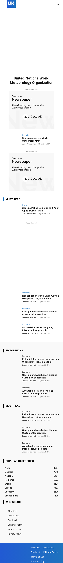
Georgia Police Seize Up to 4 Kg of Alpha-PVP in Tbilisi (40, 209)
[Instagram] (42, 4)
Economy (26, 293)
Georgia (25, 135)
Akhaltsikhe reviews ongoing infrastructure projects (37, 329)
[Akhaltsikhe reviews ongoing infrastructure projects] (11, 330)
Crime (24, 205)
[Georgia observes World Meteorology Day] (11, 140)
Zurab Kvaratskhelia (29, 144)
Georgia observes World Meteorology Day (35, 139)
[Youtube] (51, 4)
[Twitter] (46, 4)
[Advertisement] (31, 40)
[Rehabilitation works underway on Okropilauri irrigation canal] (11, 298)
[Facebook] (37, 4)
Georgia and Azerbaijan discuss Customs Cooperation (39, 313)
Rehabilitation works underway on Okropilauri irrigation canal (40, 297)
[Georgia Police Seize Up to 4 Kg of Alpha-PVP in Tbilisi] (11, 210)
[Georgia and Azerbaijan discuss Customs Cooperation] (11, 314)
